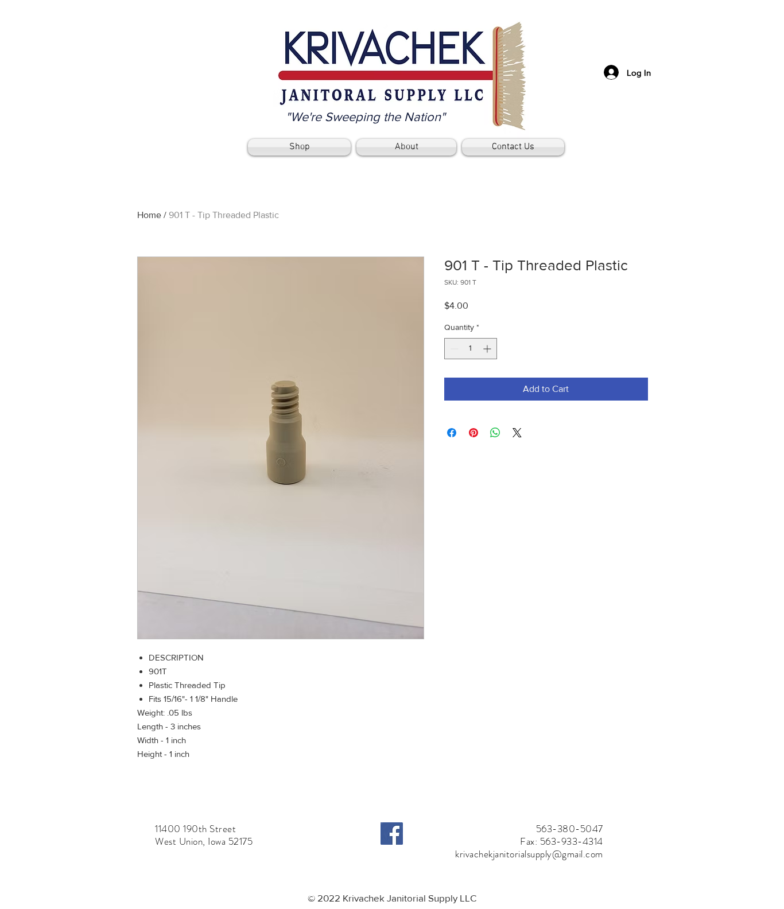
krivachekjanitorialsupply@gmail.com (529, 854)
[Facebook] (392, 833)
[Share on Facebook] (452, 433)
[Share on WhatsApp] (495, 433)
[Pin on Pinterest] (473, 433)
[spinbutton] (470, 349)
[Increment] (488, 349)
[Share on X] (517, 433)
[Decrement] (453, 349)
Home (149, 215)
